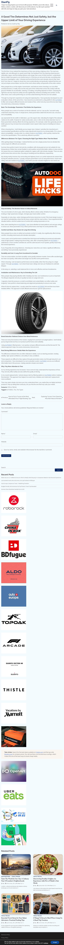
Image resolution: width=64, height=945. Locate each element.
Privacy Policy (4, 937)
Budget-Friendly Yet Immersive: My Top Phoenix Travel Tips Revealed (18, 486)
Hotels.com (39, 752)
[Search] (56, 5)
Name (3, 433)
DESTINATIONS (5, 876)
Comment (4, 411)
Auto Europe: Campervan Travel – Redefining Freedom (15, 483)
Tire (15, 390)
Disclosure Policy (5, 934)
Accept (55, 942)
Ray (19, 24)
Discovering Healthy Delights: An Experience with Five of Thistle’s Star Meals (46, 881)
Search (3, 467)
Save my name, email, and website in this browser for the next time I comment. (28, 450)
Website (3, 442)
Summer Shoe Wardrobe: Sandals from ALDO (12, 489)
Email (35, 433)
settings (46, 943)
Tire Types (20, 390)
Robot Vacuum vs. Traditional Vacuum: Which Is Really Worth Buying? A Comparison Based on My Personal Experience (31, 477)
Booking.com (8, 754)
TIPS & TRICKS (12, 387)
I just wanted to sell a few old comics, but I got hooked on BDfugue (18, 480)
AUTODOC (58, 100)
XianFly (5, 2)
